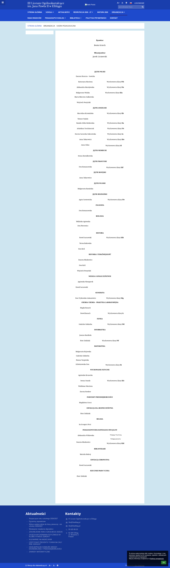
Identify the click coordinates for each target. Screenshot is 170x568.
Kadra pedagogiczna (66, 26)
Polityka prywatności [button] (96, 18)
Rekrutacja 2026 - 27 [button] (82, 12)
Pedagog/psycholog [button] (54, 18)
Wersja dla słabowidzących (37, 565)
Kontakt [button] (114, 18)
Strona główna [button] (35, 12)
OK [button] (164, 562)
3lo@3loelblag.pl (74, 522)
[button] (126, 2)
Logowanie (139, 3)
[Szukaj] (142, 7)
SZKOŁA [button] (49, 12)
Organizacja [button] (117, 12)
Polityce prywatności (157, 559)
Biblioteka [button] (75, 18)
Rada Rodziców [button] (34, 18)
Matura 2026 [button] (102, 12)
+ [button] (118, 3)
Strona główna (35, 26)
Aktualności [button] (64, 12)
